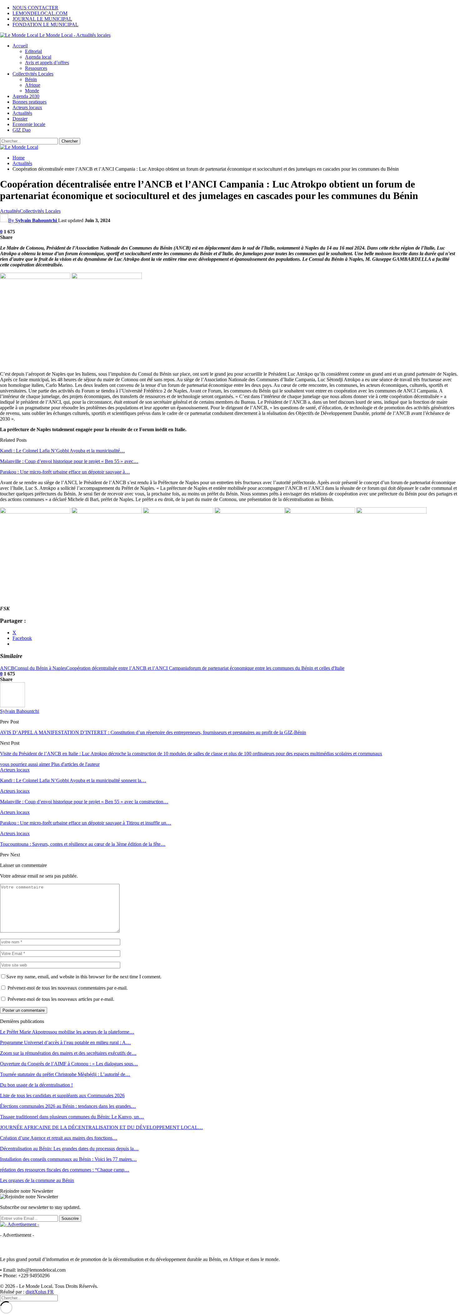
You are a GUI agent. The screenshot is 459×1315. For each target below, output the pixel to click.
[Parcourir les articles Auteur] (12, 705)
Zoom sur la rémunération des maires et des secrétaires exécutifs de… (68, 1053)
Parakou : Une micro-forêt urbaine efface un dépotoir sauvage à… (65, 472)
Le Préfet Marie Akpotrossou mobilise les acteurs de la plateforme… (67, 1032)
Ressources (36, 68)
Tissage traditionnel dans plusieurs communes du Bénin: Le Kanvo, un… (72, 1116)
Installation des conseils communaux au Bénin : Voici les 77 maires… (68, 1159)
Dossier (19, 118)
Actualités (22, 113)
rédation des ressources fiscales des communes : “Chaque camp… (64, 1169)
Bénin (31, 79)
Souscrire (70, 1218)
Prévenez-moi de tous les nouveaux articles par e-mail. (60, 999)
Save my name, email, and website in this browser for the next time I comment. (83, 976)
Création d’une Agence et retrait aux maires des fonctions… (58, 1138)
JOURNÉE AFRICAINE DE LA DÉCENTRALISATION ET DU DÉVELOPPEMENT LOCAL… (101, 1127)
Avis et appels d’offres (47, 62)
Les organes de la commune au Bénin (37, 1180)
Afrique (32, 85)
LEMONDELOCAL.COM (39, 13)
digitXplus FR (40, 1291)
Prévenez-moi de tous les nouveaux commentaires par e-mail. (67, 988)
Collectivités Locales (32, 73)
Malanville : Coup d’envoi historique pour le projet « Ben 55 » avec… (69, 461)
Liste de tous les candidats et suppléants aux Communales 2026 (62, 1095)
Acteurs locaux (27, 107)
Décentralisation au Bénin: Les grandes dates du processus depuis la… (69, 1148)
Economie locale (28, 124)
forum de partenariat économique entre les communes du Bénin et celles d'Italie (266, 668)
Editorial (33, 51)
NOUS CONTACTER (35, 7)
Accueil (20, 45)
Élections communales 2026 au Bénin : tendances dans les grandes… (68, 1106)
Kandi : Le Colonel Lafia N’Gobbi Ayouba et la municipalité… (62, 450)
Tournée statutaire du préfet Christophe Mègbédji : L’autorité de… (65, 1074)
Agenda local (38, 57)
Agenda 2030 (25, 96)
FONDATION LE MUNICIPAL (45, 24)
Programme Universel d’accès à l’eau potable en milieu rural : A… (65, 1042)
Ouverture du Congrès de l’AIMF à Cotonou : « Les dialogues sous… (69, 1063)
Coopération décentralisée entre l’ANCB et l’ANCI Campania (127, 668)
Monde (32, 90)
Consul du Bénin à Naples (40, 668)
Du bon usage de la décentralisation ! (36, 1085)
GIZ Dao (21, 130)
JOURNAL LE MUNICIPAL (42, 19)
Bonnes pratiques (29, 102)
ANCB (7, 668)
